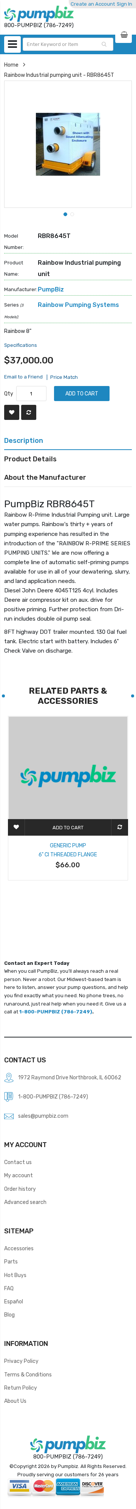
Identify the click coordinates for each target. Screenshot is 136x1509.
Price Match (64, 377)
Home (11, 65)
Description (23, 440)
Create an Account (93, 4)
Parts (11, 1262)
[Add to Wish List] (11, 412)
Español (13, 1301)
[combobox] (68, 44)
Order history (20, 1189)
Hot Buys (15, 1275)
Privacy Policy (21, 1361)
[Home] (39, 14)
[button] (64, 213)
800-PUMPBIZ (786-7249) (68, 1456)
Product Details (30, 459)
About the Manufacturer (45, 477)
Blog (9, 1315)
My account (18, 1175)
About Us (15, 1401)
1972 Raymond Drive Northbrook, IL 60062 (69, 1077)
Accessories (19, 1248)
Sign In (124, 4)
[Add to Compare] (28, 412)
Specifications (20, 345)
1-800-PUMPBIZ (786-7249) (55, 1012)
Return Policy (20, 1388)
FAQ (9, 1288)
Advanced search (25, 1202)
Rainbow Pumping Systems (78, 304)
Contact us (18, 1162)
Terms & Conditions (28, 1375)
